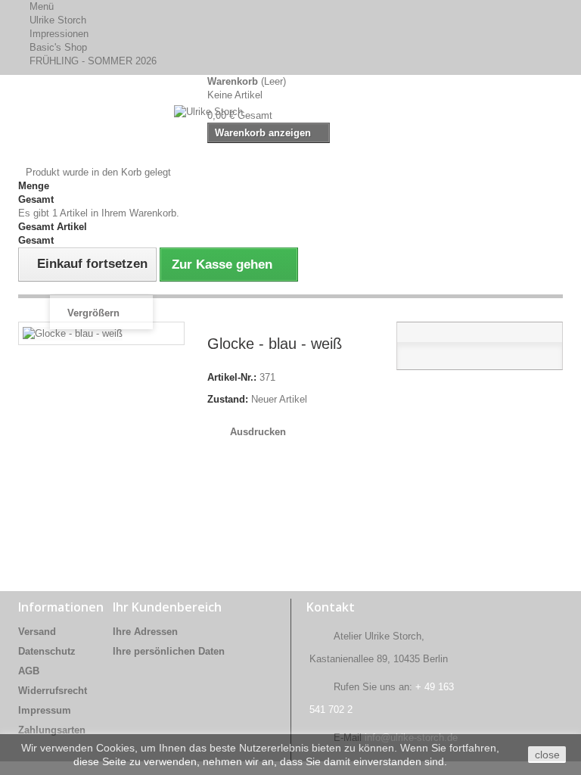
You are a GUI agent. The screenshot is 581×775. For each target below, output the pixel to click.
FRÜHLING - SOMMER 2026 (93, 61)
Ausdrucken (258, 431)
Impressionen (59, 33)
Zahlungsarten (51, 730)
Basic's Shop (58, 47)
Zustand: (227, 399)
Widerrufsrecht (52, 690)
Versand (37, 631)
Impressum (44, 710)
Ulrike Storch (58, 20)
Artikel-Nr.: (231, 377)
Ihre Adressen (145, 631)
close (547, 755)
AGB (28, 671)
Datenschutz (47, 651)
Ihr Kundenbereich (167, 607)
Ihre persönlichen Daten (169, 651)
